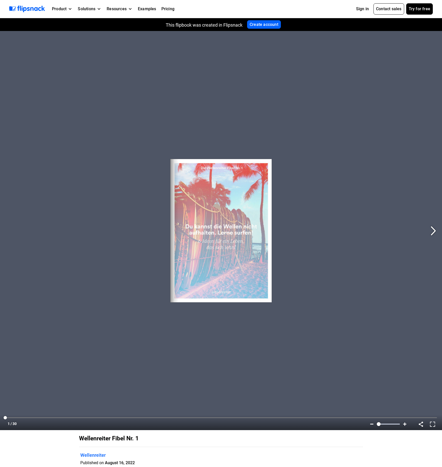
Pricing (167, 8)
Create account (264, 24)
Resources (117, 8)
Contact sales (389, 8)
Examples (147, 8)
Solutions (86, 8)
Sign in (362, 8)
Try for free (419, 8)
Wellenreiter (93, 455)
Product (59, 8)
